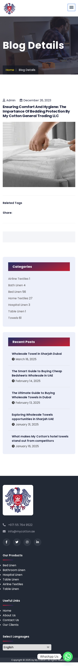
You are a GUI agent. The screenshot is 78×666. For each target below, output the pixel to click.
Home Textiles (18, 298)
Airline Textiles (18, 279)
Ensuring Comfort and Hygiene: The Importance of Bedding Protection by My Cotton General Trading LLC (36, 111)
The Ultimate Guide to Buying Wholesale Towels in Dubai (33, 395)
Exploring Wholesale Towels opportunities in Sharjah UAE (33, 417)
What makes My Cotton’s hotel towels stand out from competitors (40, 438)
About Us (9, 615)
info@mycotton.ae (21, 531)
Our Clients (11, 625)
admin (10, 100)
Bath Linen (15, 285)
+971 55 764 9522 (19, 525)
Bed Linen (15, 292)
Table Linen (16, 311)
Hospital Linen (18, 305)
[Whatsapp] (68, 656)
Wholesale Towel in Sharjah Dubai (37, 354)
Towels (13, 318)
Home (10, 70)
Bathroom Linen (14, 570)
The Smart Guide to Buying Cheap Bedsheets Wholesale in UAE (37, 373)
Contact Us (11, 620)
